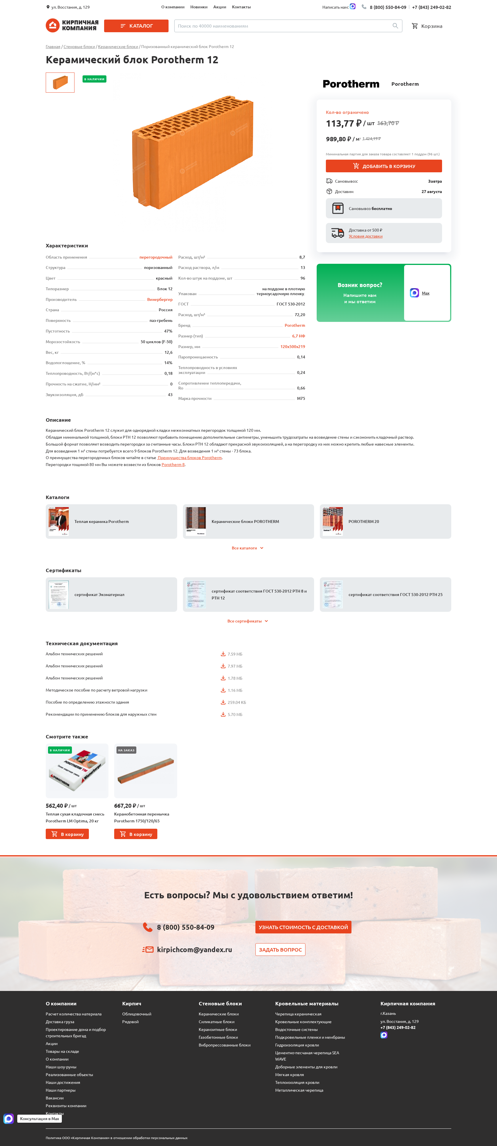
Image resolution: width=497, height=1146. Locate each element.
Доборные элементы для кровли (306, 1066)
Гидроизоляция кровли (297, 1044)
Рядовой (130, 1021)
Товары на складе (62, 1051)
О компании (173, 6)
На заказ (126, 750)
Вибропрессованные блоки (225, 1044)
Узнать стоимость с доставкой (303, 927)
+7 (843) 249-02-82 (431, 7)
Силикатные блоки (216, 1021)
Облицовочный (136, 1013)
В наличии (94, 79)
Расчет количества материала (74, 1013)
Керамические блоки (219, 1013)
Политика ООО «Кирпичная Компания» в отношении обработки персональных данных (117, 1137)
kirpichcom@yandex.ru (194, 949)
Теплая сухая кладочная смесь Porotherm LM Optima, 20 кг (75, 817)
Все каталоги (244, 548)
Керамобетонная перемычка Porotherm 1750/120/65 (141, 817)
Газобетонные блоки (218, 1037)
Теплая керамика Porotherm (101, 521)
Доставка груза (60, 1021)
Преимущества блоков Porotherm (189, 457)
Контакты (241, 6)
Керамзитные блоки (218, 1029)
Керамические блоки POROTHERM (245, 521)
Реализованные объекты (69, 1074)
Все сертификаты (245, 621)
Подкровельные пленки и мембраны (310, 1037)
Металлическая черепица (299, 1089)
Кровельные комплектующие (303, 1021)
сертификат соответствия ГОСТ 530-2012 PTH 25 (396, 594)
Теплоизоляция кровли (297, 1082)
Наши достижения (63, 1082)
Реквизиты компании (66, 1105)
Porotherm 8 (173, 464)
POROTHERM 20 (364, 521)
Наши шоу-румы (61, 1066)
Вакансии (55, 1097)
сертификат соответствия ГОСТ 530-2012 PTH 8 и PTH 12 (259, 594)
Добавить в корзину (389, 166)
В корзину (72, 834)
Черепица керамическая (298, 1013)
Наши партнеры (61, 1089)
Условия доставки (366, 235)
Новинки (199, 6)
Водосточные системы (296, 1029)
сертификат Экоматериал (99, 594)
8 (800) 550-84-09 (388, 7)
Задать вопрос (280, 949)
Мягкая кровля (289, 1074)
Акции (219, 6)
